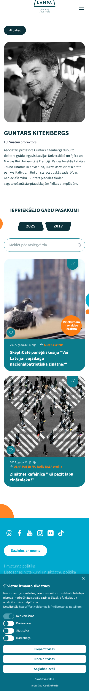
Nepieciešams (25, 616)
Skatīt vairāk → (44, 679)
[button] (83, 578)
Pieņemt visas (44, 649)
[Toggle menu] (81, 7)
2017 (58, 226)
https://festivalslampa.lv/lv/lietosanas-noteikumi (50, 607)
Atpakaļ (15, 30)
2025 (30, 226)
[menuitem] (44, 566)
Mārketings (23, 638)
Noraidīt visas (44, 659)
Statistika (22, 630)
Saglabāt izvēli (44, 669)
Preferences (23, 623)
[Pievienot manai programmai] (10, 332)
